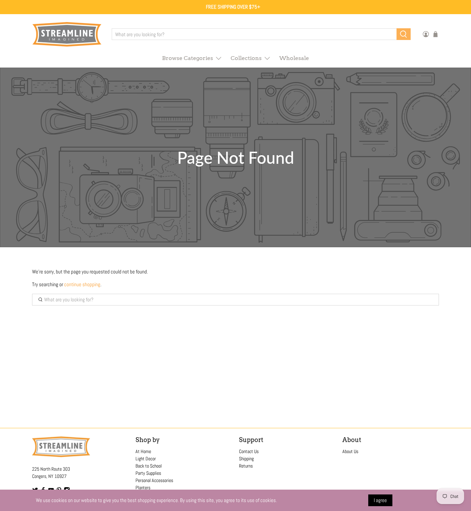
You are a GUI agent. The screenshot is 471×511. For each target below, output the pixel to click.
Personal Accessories (154, 480)
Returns (246, 466)
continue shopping (82, 284)
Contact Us (249, 451)
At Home (143, 451)
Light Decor (146, 458)
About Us (350, 451)
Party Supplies (148, 473)
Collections (246, 58)
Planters (143, 487)
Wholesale (294, 58)
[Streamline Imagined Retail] (66, 34)
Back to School (149, 466)
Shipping (246, 458)
